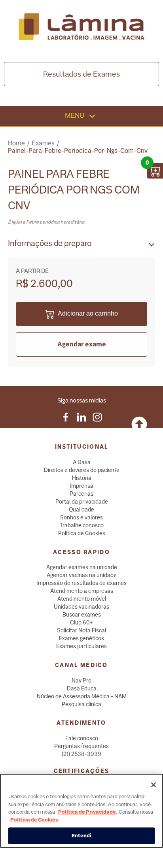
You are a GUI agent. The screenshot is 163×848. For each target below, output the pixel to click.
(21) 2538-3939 (81, 754)
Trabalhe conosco (82, 525)
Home (16, 143)
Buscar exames (82, 614)
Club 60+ (81, 622)
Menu (75, 115)
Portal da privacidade (81, 501)
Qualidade (81, 509)
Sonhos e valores (81, 517)
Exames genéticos (81, 638)
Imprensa (81, 486)
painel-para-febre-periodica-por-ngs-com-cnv (78, 150)
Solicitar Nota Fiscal (81, 630)
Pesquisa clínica (81, 704)
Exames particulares (81, 646)
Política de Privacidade (87, 812)
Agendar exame (81, 344)
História (81, 478)
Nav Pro (81, 680)
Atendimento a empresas (81, 591)
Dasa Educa (82, 688)
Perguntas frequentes (81, 746)
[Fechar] (153, 784)
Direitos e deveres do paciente (81, 470)
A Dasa (82, 462)
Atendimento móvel (81, 599)
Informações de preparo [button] (49, 243)
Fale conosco (81, 738)
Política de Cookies (81, 533)
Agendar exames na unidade (81, 567)
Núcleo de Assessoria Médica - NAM (82, 696)
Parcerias (81, 494)
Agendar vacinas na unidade (82, 575)
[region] (81, 811)
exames (43, 143)
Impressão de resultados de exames (81, 583)
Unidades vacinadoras (81, 607)
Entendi (82, 836)
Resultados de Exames (81, 74)
